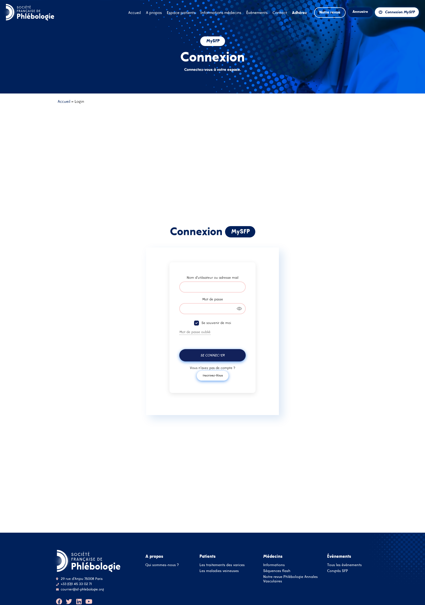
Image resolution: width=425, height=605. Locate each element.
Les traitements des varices (222, 564)
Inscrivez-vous (212, 375)
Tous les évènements (344, 564)
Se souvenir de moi (216, 323)
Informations (274, 564)
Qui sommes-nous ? (162, 564)
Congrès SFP (337, 570)
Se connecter (212, 355)
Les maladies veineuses (219, 570)
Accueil (64, 101)
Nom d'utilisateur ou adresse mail (212, 277)
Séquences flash (276, 570)
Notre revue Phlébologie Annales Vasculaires (290, 578)
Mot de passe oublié (195, 332)
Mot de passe (212, 299)
